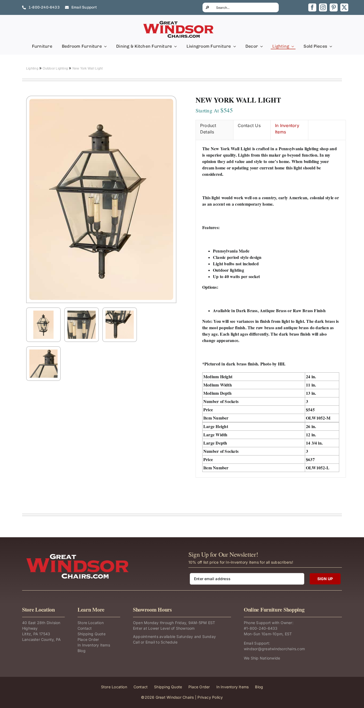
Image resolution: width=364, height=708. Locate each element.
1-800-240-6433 (261, 628)
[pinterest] (334, 7)
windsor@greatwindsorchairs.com (274, 648)
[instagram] (323, 7)
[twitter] (344, 7)
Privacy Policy (210, 697)
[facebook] (312, 7)
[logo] (178, 22)
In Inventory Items (287, 129)
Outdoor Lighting (56, 68)
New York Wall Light (87, 68)
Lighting (32, 68)
